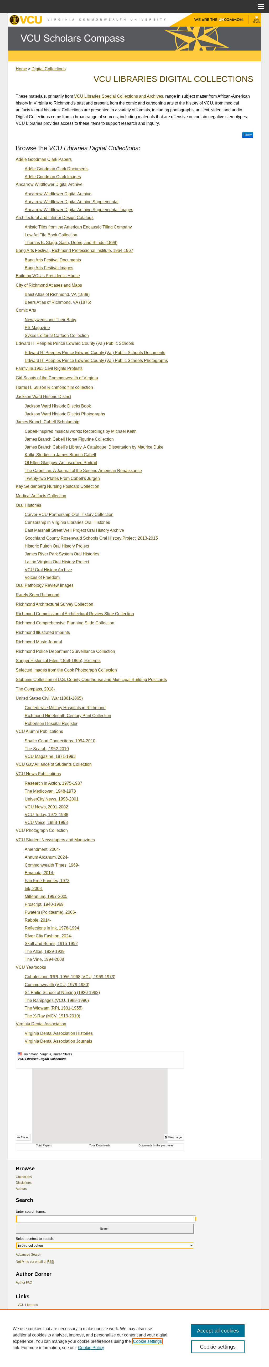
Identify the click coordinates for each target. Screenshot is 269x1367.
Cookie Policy (91, 1347)
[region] (134, 1338)
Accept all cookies (218, 1331)
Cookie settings (147, 1341)
